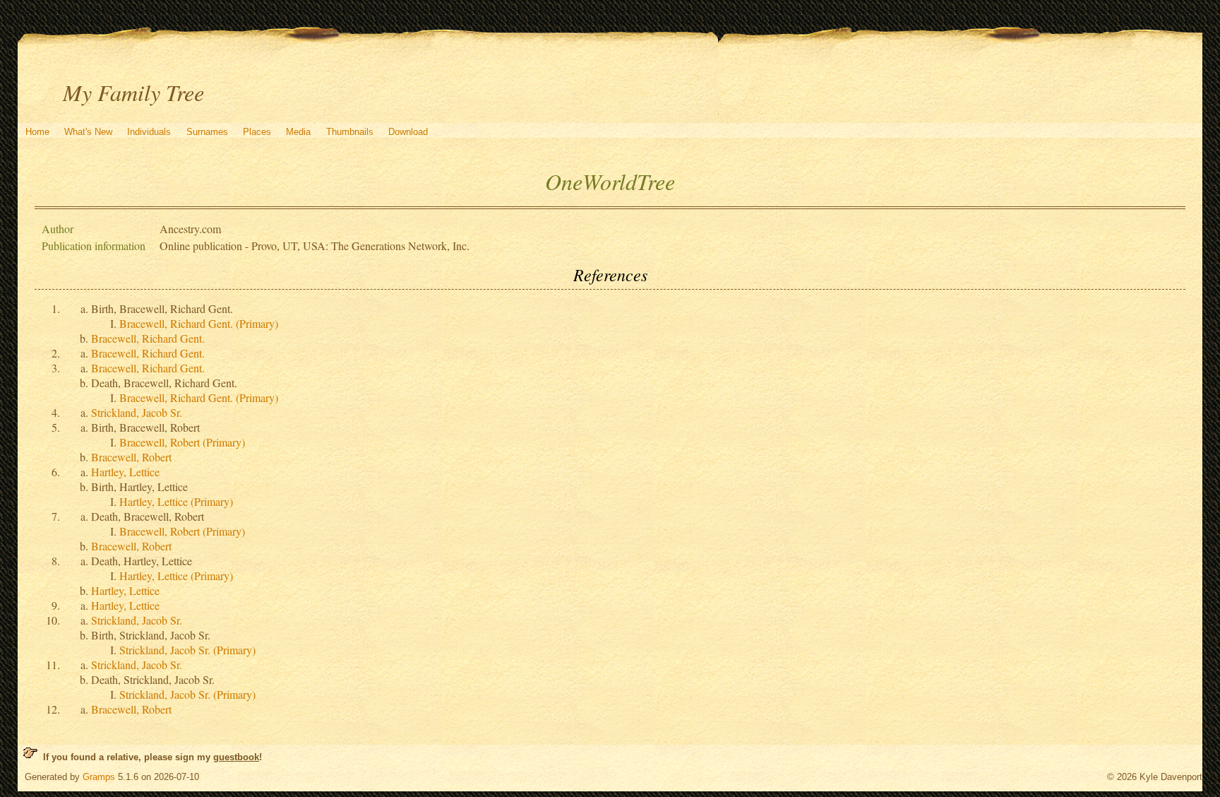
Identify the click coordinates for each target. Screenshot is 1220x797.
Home (37, 131)
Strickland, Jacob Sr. (136, 412)
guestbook (236, 757)
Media (298, 131)
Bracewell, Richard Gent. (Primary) (198, 323)
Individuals (149, 131)
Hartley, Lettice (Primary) (176, 501)
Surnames (207, 131)
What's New (88, 131)
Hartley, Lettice (125, 471)
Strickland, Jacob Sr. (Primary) (187, 649)
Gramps (99, 777)
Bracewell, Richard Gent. (148, 338)
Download (408, 131)
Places (257, 131)
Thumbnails (349, 131)
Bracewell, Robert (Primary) (182, 442)
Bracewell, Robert (131, 456)
